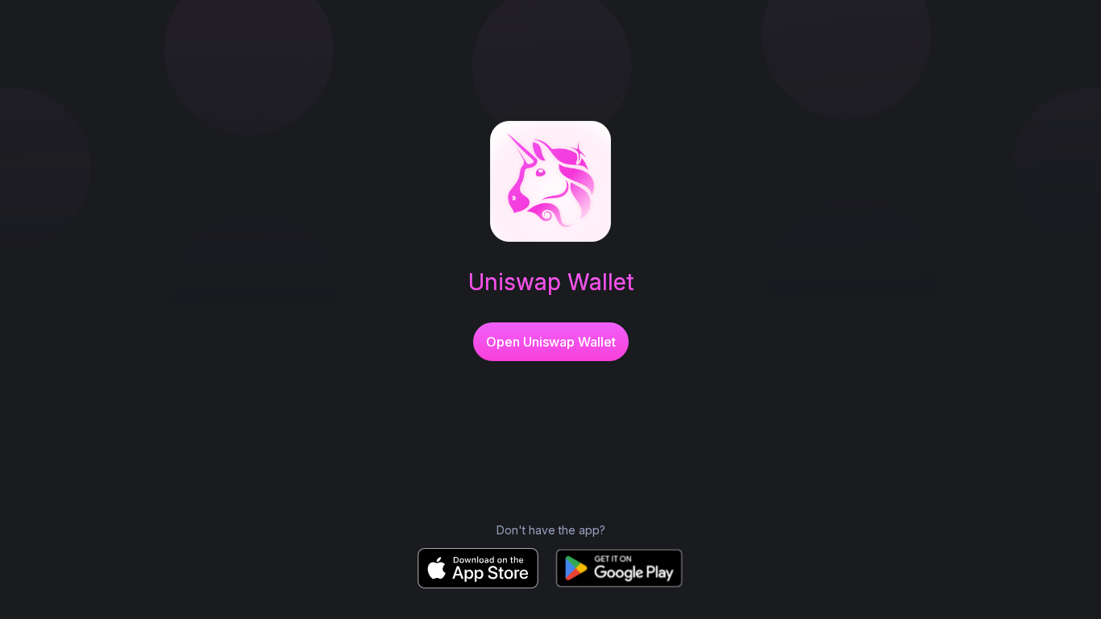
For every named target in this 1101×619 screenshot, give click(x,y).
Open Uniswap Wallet (551, 342)
